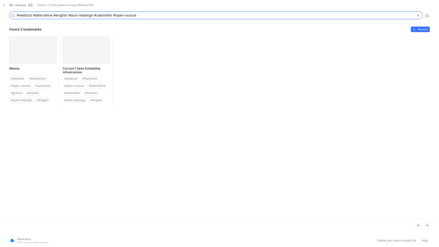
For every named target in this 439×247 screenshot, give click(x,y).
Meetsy (11, 35)
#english (43, 100)
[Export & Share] (427, 15)
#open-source (20, 85)
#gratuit (16, 93)
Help (425, 240)
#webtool (17, 78)
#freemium (89, 78)
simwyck (23, 5)
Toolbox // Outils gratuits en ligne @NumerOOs (65, 5)
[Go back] (4, 5)
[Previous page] (418, 225)
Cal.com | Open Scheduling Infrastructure (78, 37)
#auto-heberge (21, 100)
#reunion (33, 93)
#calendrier (43, 85)
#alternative (37, 78)
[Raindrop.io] (12, 240)
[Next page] (427, 225)
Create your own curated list (396, 240)
